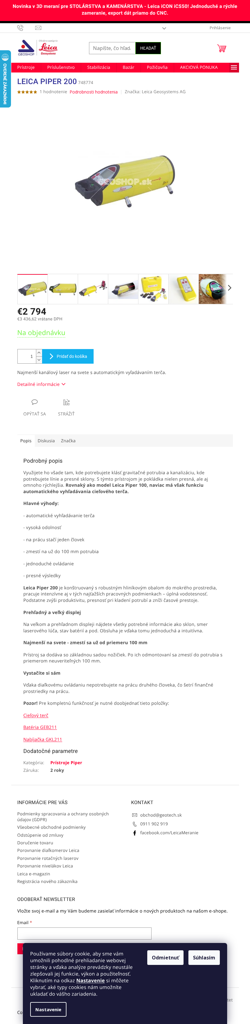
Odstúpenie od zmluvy (40, 835)
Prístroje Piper (66, 763)
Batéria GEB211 (40, 727)
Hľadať (148, 48)
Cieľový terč (35, 715)
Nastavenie (90, 980)
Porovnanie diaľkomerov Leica (48, 850)
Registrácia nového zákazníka (47, 882)
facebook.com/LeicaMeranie (169, 833)
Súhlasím (204, 957)
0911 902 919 (154, 824)
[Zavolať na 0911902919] (26, 27)
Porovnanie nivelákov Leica (45, 866)
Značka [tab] (68, 441)
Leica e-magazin (33, 874)
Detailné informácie (38, 384)
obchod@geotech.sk (161, 815)
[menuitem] (26, 67)
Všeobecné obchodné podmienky (51, 827)
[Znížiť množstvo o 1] (39, 359)
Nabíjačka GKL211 (42, 739)
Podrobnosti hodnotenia (94, 92)
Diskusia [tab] (46, 441)
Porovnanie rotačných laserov (48, 858)
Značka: (155, 92)
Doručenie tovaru (35, 843)
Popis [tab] (26, 441)
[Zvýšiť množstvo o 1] (39, 352)
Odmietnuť (165, 957)
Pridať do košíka (72, 356)
